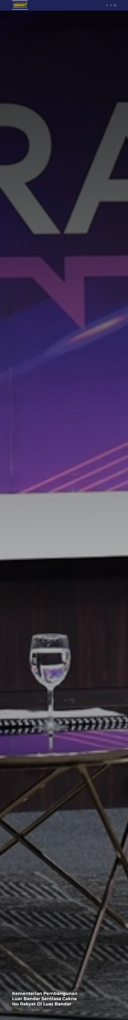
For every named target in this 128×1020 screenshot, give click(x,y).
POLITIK (15, 1010)
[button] (107, 5)
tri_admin (37, 1010)
